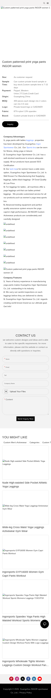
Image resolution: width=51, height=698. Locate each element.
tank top (13, 169)
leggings (30, 140)
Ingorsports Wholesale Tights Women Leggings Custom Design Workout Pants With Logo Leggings (25, 663)
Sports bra (31, 147)
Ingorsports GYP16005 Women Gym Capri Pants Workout (23, 573)
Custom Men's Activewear (15, 442)
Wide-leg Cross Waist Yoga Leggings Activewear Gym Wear (23, 529)
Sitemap (36, 692)
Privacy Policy (25, 692)
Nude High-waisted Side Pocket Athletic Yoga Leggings (24, 484)
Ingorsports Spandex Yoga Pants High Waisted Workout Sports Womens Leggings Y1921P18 (23, 618)
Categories (34, 442)
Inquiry (10, 124)
